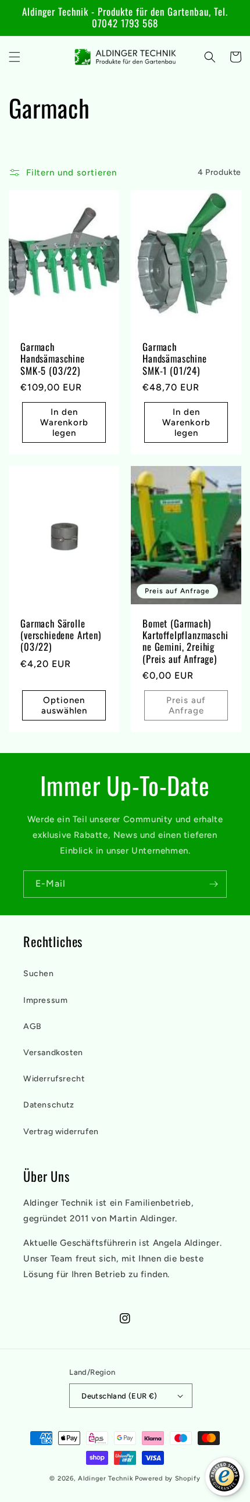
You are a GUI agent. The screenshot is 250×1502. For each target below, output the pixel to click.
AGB (32, 1026)
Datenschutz (48, 1105)
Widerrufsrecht (53, 1079)
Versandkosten (53, 1053)
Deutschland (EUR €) (119, 1396)
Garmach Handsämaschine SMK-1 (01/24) (174, 359)
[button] (14, 57)
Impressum (45, 1000)
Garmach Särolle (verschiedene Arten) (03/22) (60, 635)
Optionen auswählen (64, 705)
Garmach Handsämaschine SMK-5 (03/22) (52, 359)
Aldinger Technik (105, 1478)
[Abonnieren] (213, 884)
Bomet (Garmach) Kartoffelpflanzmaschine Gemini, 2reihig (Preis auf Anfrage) (185, 641)
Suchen (38, 973)
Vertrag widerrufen (61, 1132)
